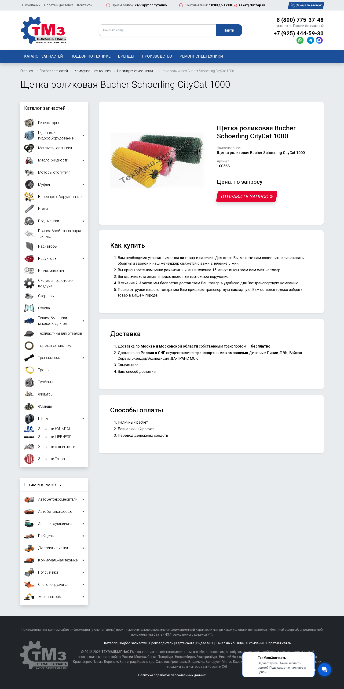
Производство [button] (157, 56)
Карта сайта (185, 643)
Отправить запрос (244, 196)
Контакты (84, 5)
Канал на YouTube (230, 643)
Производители (161, 643)
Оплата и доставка (58, 5)
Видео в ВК (205, 643)
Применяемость (42, 484)
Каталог (110, 643)
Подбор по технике (90, 56)
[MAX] (320, 40)
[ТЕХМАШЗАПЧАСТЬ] (43, 30)
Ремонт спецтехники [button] (201, 56)
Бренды (126, 56)
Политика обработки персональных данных (172, 675)
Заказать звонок (309, 5)
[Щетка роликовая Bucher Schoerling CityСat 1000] (158, 160)
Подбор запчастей (133, 643)
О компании (31, 5)
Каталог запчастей (43, 56)
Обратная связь (278, 643)
